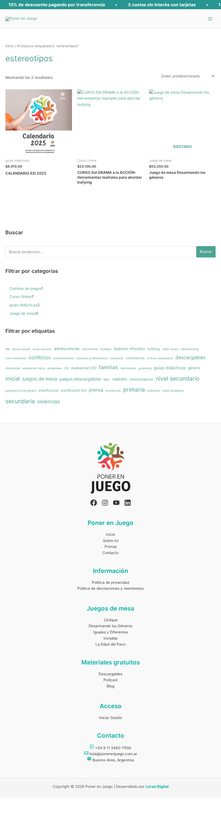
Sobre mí (110, 540)
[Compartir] (39, 802)
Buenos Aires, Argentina (112, 760)
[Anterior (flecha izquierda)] (7, 810)
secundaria (20, 401)
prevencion (113, 390)
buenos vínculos (129, 348)
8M (7, 349)
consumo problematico (91, 358)
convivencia (135, 358)
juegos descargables (80, 379)
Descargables (110, 674)
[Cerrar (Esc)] (56, 802)
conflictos (40, 357)
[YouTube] (116, 502)
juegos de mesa (39, 379)
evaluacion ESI (83, 368)
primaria (134, 389)
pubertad (153, 390)
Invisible (110, 638)
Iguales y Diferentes (110, 632)
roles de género (173, 390)
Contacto (110, 553)
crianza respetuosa (160, 358)
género (194, 368)
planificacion (48, 390)
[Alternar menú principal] (210, 18)
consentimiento (63, 358)
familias (108, 367)
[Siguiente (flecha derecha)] (23, 810)
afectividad (90, 349)
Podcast (110, 680)
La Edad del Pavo (110, 644)
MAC (106, 379)
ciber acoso (170, 349)
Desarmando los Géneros (110, 626)
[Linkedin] (127, 502)
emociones (54, 368)
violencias (48, 401)
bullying (153, 349)
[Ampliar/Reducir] (7, 802)
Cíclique (111, 620)
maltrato (119, 379)
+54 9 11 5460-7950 (112, 748)
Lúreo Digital (157, 786)
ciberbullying (190, 349)
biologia (105, 349)
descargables (190, 357)
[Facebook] (93, 502)
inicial (12, 378)
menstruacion (141, 379)
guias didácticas (169, 367)
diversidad (12, 368)
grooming (145, 368)
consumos (116, 358)
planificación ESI (73, 390)
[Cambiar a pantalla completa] (23, 802)
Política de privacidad (110, 582)
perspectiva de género (20, 390)
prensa (96, 390)
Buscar (206, 251)
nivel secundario (177, 378)
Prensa (111, 546)
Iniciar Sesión (110, 717)
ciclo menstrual (15, 358)
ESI (66, 368)
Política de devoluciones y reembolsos (110, 588)
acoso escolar (42, 349)
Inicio (9, 46)
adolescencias (67, 348)
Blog (110, 686)
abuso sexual (21, 349)
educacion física (34, 368)
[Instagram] (105, 502)
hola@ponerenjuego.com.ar (112, 754)
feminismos (128, 368)
